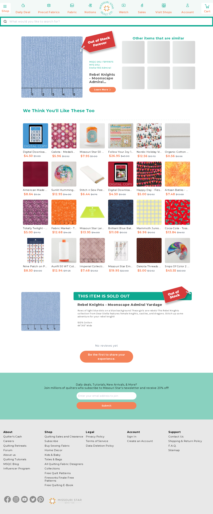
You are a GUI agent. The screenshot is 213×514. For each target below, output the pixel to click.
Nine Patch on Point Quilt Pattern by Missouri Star (35, 266)
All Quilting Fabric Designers (64, 464)
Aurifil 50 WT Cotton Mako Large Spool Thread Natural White (64, 266)
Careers (8, 441)
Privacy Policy (95, 436)
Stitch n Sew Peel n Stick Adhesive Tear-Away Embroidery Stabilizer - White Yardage (92, 190)
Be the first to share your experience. (106, 356)
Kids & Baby (53, 454)
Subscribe (51, 441)
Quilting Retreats (14, 445)
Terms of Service (97, 441)
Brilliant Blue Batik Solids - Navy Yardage (120, 228)
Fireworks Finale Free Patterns (59, 479)
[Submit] (5, 21)
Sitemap (174, 450)
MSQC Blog (11, 464)
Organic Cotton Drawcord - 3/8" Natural (177, 151)
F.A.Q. (172, 445)
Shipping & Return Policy (185, 441)
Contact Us (176, 436)
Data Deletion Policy (100, 445)
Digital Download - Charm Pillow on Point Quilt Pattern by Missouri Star (120, 190)
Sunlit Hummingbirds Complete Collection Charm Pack (64, 190)
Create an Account (140, 441)
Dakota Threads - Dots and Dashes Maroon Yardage (149, 266)
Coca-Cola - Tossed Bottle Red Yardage (177, 228)
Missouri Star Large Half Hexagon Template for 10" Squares (92, 228)
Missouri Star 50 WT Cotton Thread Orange (92, 151)
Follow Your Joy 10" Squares (120, 151)
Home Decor (53, 450)
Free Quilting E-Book (59, 485)
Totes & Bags (53, 459)
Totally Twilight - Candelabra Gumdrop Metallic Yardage (35, 228)
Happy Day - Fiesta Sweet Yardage (149, 190)
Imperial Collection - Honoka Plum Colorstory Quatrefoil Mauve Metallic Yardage (92, 266)
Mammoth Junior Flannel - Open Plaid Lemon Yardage (149, 228)
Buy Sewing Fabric (57, 445)
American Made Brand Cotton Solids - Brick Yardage (35, 190)
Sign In (131, 436)
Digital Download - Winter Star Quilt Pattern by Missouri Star (35, 151)
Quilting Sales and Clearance (64, 436)
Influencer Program (16, 468)
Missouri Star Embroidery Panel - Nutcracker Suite (120, 266)
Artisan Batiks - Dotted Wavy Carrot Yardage (177, 190)
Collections (52, 468)
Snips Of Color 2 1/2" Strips (177, 266)
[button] (5, 8)
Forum (7, 450)
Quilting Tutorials (14, 459)
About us (9, 454)
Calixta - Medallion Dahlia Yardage (64, 151)
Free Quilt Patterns (58, 473)
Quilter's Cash (12, 436)
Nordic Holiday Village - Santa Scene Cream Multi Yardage (149, 151)
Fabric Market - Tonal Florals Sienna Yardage (64, 228)
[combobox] (106, 21)
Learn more (101, 89)
